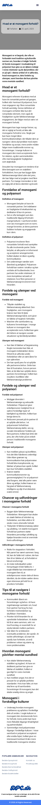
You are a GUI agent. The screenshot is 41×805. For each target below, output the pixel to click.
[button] (37, 5)
